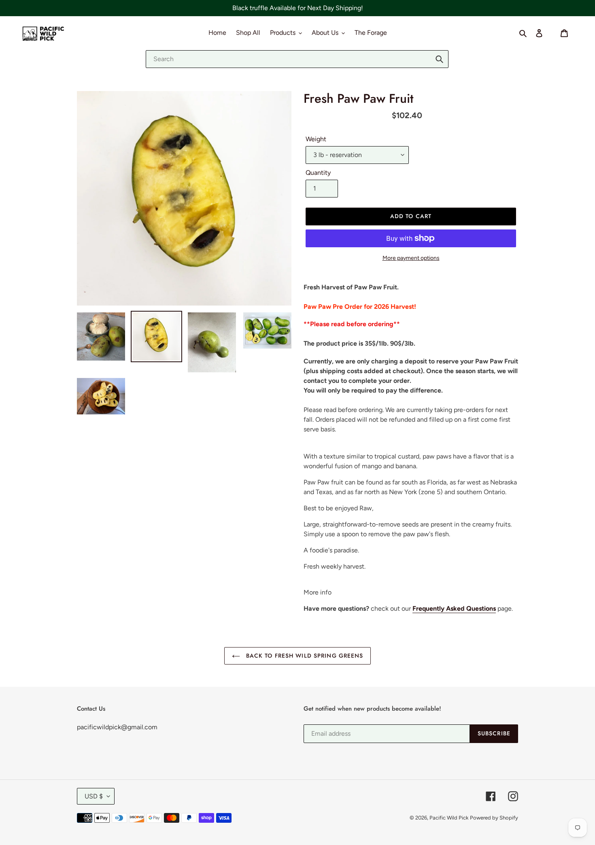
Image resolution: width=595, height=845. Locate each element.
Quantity (318, 172)
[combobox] (297, 59)
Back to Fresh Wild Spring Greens (303, 656)
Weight (316, 139)
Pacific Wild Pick (448, 818)
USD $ (94, 796)
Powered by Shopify (494, 818)
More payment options (411, 258)
